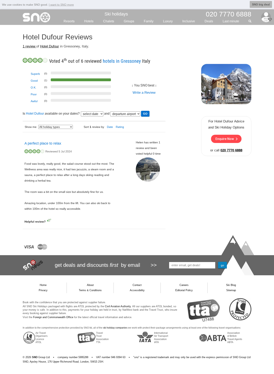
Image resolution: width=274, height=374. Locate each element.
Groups (129, 21)
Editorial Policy (184, 290)
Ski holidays (116, 13)
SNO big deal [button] (261, 4)
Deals (209, 21)
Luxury (168, 21)
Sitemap (231, 290)
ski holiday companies (115, 327)
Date (110, 126)
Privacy (43, 290)
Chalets (108, 21)
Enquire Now (224, 139)
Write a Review (144, 93)
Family (148, 21)
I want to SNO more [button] (61, 4)
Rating (120, 126)
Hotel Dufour (49, 46)
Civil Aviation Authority (118, 306)
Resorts (69, 21)
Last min (231, 21)
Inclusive (188, 21)
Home (43, 285)
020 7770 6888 (231, 150)
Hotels (88, 21)
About (90, 285)
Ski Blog (231, 285)
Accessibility (137, 290)
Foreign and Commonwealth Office (53, 317)
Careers (184, 285)
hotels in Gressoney (122, 61)
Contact (137, 285)
